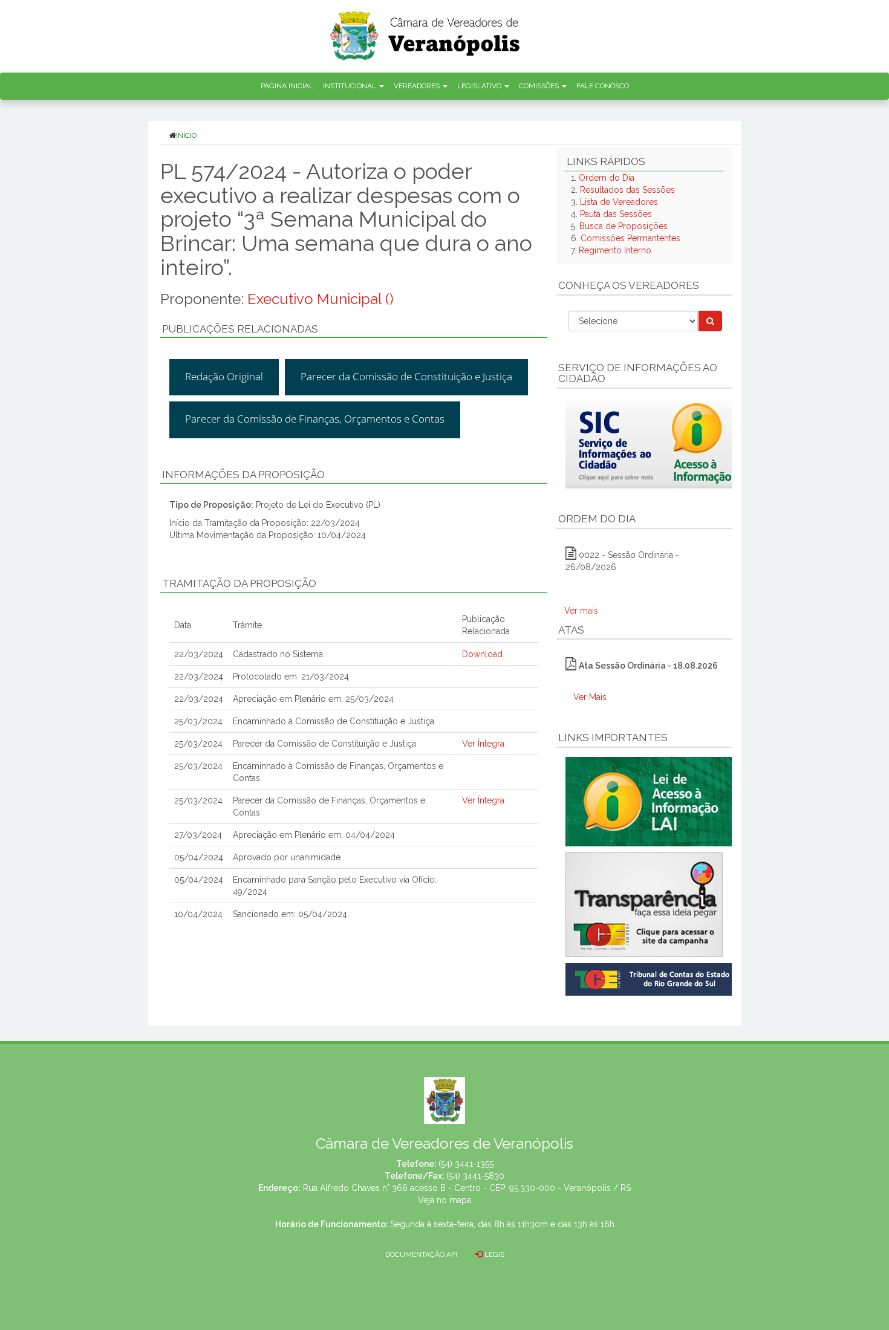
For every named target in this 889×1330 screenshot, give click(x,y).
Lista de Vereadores (619, 202)
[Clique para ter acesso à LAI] (651, 801)
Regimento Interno (615, 250)
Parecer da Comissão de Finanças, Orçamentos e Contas (314, 419)
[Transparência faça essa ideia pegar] (644, 904)
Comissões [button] (540, 86)
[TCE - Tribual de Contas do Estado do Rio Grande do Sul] (651, 978)
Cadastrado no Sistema (278, 654)
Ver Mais (590, 697)
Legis (493, 1254)
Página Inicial (287, 86)
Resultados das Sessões (627, 190)
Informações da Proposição (243, 475)
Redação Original (224, 376)
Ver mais (581, 610)
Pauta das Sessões (616, 214)
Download (482, 654)
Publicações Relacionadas (240, 329)
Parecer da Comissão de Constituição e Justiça (406, 376)
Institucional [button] (350, 86)
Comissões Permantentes (630, 238)
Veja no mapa (444, 1200)
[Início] (426, 31)
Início (186, 135)
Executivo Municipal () (320, 299)
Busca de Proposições (623, 226)
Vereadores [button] (417, 86)
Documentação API (421, 1254)
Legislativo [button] (480, 86)
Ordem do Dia (606, 178)
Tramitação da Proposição (239, 583)
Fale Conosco (602, 86)
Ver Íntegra (483, 743)
